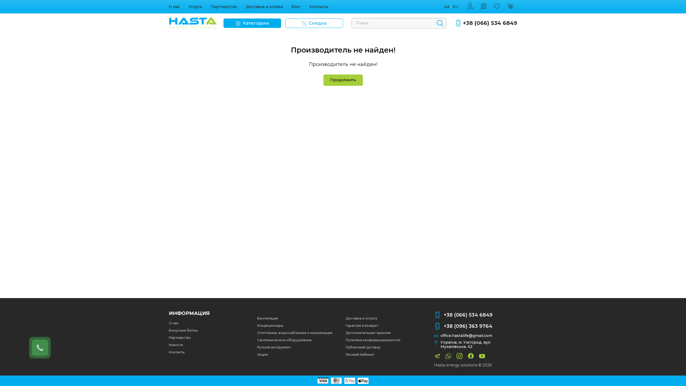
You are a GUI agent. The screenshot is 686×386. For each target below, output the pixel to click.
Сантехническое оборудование (284, 340)
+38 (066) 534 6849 (490, 23)
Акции (262, 354)
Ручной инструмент (274, 347)
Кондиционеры (270, 326)
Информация (189, 313)
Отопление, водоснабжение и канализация (294, 333)
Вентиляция (267, 318)
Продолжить (343, 79)
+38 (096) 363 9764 (468, 326)
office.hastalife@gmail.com (466, 335)
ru (455, 7)
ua (447, 7)
